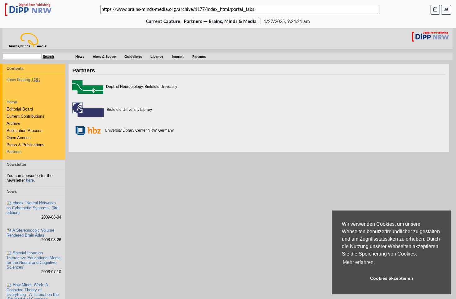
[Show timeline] (446, 10)
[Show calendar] (435, 10)
